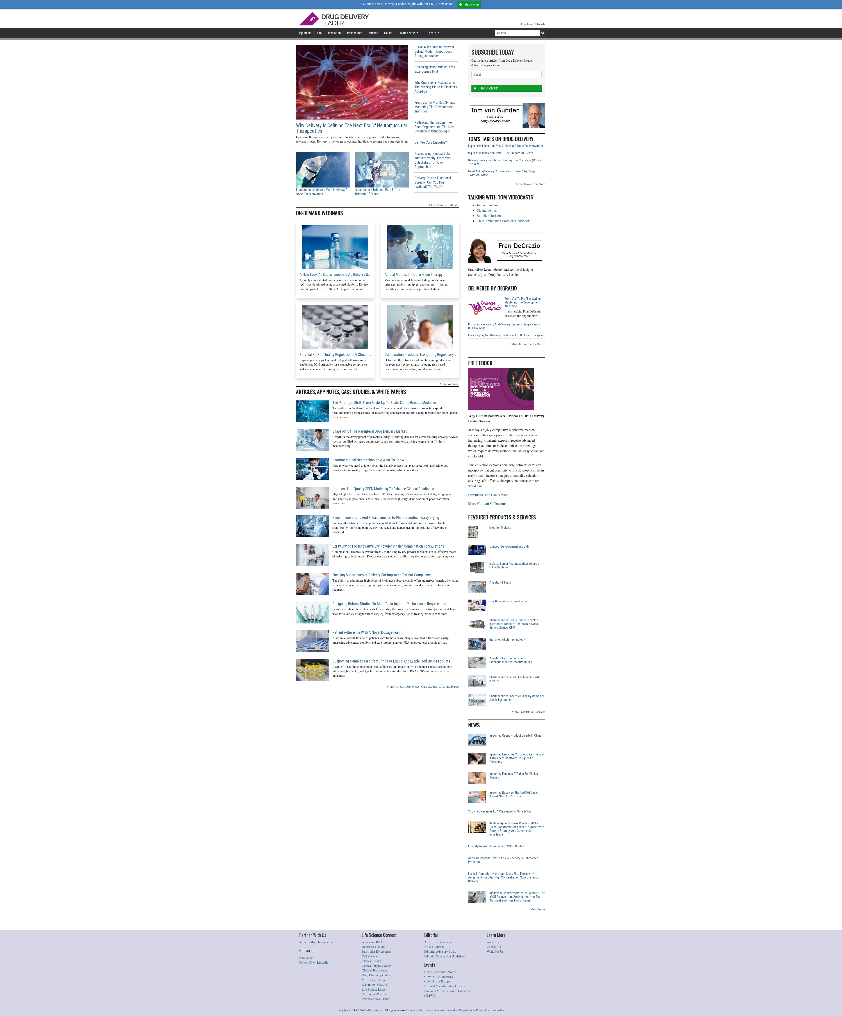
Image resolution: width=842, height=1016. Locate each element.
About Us (493, 942)
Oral (319, 33)
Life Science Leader (374, 989)
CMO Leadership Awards (440, 972)
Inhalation (334, 33)
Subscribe (540, 24)
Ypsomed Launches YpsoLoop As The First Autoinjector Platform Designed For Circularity (516, 758)
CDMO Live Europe (437, 981)
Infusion (373, 33)
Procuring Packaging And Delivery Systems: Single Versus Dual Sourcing (504, 326)
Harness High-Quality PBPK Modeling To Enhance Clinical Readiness (383, 489)
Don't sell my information (490, 1010)
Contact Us (494, 947)
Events (432, 33)
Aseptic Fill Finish (500, 582)
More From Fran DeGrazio (528, 344)
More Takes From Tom (530, 184)
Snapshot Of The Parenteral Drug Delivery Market (369, 431)
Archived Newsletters (437, 942)
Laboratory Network (374, 984)
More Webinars (449, 384)
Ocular (388, 33)
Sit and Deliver (487, 210)
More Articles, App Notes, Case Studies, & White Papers (423, 686)
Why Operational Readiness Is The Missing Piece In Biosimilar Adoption (435, 86)
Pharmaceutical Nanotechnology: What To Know (368, 460)
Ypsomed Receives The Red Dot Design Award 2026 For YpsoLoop (514, 794)
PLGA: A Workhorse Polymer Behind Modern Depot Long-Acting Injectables (434, 51)
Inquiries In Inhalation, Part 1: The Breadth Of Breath (377, 191)
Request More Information (316, 942)
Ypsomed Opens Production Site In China (515, 735)
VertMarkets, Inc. (374, 1010)
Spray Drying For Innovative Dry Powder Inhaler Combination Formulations (388, 546)
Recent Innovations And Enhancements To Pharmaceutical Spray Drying (385, 517)
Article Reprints (434, 947)
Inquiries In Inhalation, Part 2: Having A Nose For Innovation (322, 191)
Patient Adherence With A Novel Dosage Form (366, 632)
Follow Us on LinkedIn (313, 962)
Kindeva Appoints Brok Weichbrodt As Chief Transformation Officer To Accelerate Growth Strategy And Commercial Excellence (516, 828)
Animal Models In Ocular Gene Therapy (413, 274)
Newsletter (306, 957)
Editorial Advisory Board (440, 951)
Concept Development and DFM (509, 546)
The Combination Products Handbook (503, 220)
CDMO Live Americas (438, 977)
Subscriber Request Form (461, 1010)
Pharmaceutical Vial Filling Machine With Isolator (515, 679)
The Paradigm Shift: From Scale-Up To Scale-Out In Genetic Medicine (384, 402)
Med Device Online (374, 980)
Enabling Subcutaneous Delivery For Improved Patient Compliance (382, 575)
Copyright (343, 1010)
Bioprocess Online (373, 947)
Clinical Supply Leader (376, 966)
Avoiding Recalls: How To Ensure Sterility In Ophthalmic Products (503, 860)
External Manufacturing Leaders (444, 986)
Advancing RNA (372, 942)
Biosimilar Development (377, 951)
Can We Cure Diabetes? (430, 142)
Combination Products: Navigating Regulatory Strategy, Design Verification (420, 354)
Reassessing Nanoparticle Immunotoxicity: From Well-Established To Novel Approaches (433, 160)
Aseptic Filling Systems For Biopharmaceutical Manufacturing (510, 660)
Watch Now (408, 33)
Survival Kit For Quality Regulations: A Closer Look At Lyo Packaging (335, 354)
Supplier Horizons (489, 215)
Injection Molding (500, 528)
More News (537, 909)
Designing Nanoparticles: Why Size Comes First (434, 69)
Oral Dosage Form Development (509, 601)
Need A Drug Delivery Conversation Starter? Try (502, 173)
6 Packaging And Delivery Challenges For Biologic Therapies (506, 335)
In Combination (488, 205)
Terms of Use (415, 1010)
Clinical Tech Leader (375, 970)
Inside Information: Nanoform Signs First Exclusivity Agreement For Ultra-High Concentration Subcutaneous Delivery (503, 877)
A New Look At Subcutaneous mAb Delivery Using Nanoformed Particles (335, 274)
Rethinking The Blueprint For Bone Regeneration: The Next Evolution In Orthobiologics (434, 126)
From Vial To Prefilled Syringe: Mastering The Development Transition (435, 106)
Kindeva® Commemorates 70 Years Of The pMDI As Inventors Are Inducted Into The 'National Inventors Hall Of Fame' (517, 896)
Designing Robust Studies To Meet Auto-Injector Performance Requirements (390, 604)
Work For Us (495, 951)
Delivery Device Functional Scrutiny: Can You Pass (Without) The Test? (432, 182)
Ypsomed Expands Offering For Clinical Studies (514, 775)
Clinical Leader (371, 961)
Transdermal (354, 33)
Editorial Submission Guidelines (444, 956)
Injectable (305, 33)
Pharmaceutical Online (376, 999)
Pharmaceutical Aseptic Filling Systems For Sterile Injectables (516, 698)
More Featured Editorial (444, 205)
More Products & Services (528, 712)
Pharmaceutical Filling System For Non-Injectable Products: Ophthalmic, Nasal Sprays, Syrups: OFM (514, 624)
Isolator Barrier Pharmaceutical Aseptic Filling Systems (514, 565)
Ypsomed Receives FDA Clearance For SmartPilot (499, 811)
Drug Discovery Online (376, 975)
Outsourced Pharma (374, 994)
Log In (525, 24)
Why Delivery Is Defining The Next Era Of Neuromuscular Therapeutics (351, 128)
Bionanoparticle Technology (507, 639)
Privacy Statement (435, 1010)
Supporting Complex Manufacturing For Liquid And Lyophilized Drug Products (391, 661)
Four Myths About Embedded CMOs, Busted (496, 846)
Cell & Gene (370, 956)
